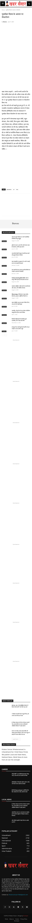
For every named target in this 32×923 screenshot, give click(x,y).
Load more (15, 739)
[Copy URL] (29, 26)
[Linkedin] (14, 907)
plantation (9, 189)
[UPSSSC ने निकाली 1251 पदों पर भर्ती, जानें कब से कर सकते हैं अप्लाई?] (6, 784)
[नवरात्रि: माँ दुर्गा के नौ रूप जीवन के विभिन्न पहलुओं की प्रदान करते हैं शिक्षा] (6, 313)
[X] (21, 26)
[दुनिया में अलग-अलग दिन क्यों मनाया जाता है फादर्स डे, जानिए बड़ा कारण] (6, 247)
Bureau (5, 21)
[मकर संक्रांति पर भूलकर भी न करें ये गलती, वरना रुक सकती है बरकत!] (6, 264)
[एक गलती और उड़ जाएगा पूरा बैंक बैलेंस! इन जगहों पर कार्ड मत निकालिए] (6, 272)
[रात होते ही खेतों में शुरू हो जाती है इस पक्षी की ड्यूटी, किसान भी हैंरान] (6, 255)
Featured (4, 241)
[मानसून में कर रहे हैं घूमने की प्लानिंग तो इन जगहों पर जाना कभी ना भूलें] (6, 329)
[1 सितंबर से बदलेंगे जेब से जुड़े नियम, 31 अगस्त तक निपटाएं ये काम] (6, 716)
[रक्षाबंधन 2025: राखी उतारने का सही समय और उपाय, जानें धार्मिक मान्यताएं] (6, 288)
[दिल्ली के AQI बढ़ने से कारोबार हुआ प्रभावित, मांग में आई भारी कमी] (6, 321)
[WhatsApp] (9, 26)
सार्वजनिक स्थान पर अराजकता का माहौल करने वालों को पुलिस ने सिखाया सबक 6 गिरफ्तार (20, 813)
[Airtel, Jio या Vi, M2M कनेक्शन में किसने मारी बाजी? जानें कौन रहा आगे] (6, 707)
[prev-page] (3, 335)
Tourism (4, 331)
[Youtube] (27, 907)
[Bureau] (6, 224)
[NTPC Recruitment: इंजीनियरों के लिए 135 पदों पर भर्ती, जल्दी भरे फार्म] (6, 792)
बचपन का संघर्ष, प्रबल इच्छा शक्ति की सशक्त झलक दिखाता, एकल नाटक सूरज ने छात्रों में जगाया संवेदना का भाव (21, 732)
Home (3, 10)
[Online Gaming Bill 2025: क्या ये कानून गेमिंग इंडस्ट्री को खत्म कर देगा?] (6, 280)
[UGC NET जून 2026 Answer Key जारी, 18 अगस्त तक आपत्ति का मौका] (6, 776)
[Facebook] (17, 26)
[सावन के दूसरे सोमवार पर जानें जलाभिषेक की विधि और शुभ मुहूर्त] (6, 239)
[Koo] (25, 26)
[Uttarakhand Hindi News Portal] (16, 3)
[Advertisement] (16, 72)
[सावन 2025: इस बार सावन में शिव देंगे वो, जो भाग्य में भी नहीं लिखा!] (6, 304)
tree (17, 189)
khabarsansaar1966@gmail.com (18, 894)
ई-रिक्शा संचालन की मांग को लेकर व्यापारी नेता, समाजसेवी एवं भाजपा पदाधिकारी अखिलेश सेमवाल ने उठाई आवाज (20, 724)
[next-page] (6, 335)
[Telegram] (13, 26)
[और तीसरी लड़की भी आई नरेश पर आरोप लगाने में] (6, 822)
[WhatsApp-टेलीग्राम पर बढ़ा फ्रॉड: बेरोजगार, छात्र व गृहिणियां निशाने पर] (6, 296)
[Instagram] (9, 907)
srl (13, 189)
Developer (25, 915)
